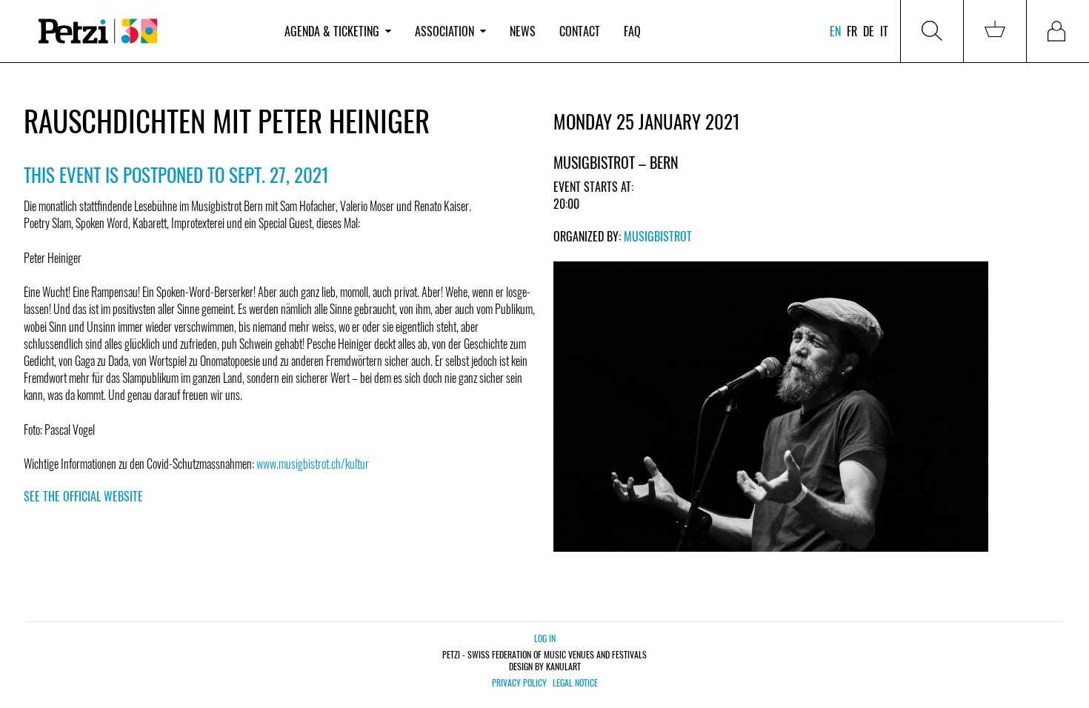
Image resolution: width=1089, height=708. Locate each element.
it (884, 31)
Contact (579, 31)
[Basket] (995, 31)
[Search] (932, 31)
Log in (545, 638)
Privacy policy (519, 683)
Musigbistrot (658, 236)
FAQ (632, 31)
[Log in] (1058, 31)
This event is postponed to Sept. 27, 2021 (176, 174)
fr (852, 31)
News (523, 31)
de (868, 31)
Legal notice (575, 683)
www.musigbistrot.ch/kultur (312, 463)
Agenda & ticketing (331, 31)
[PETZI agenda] (148, 31)
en (835, 31)
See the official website (83, 496)
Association (444, 31)
